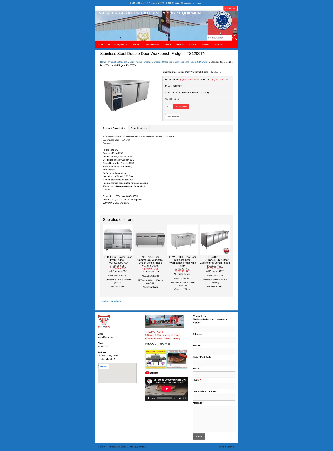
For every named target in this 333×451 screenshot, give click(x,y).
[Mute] (180, 398)
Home (100, 44)
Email (196, 368)
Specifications (139, 128)
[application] (166, 389)
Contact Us (219, 44)
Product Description (114, 128)
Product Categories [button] (116, 44)
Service (167, 44)
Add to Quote (181, 107)
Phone (197, 380)
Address (197, 334)
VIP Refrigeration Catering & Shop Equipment (151, 13)
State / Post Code (202, 357)
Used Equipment (152, 44)
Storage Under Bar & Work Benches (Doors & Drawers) (181, 62)
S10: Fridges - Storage (141, 62)
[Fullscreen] (184, 398)
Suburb (196, 345)
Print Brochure (173, 117)
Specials (136, 44)
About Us (205, 44)
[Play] (148, 398)
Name (196, 323)
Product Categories (117, 62)
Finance (192, 44)
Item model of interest (205, 391)
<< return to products (110, 301)
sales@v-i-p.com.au (107, 337)
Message (198, 403)
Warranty (180, 44)
